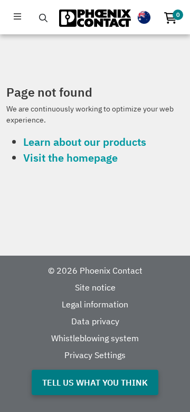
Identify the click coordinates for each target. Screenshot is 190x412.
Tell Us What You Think (95, 382)
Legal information (95, 304)
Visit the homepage (70, 158)
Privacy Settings (95, 355)
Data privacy (95, 321)
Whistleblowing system (95, 338)
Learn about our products (84, 142)
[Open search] (43, 18)
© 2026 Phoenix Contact (95, 270)
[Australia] (144, 17)
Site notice (95, 287)
